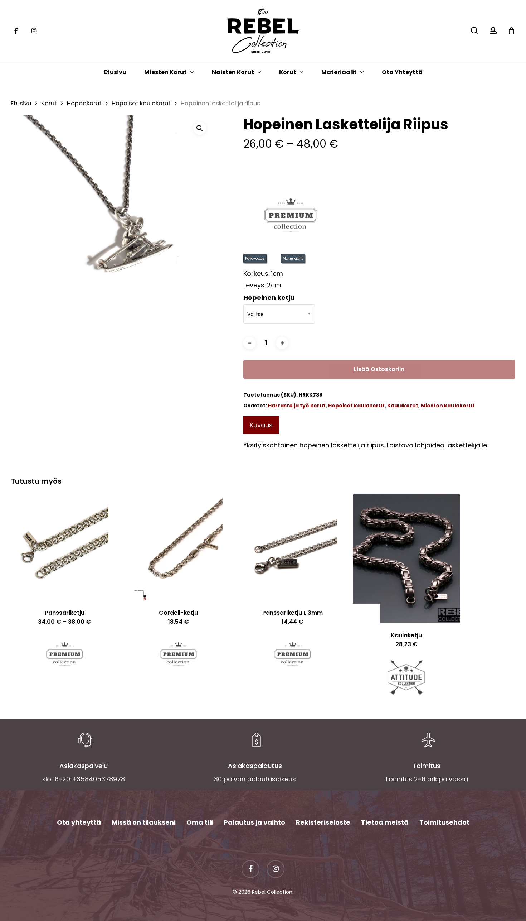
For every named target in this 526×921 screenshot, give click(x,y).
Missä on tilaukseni (144, 822)
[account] (493, 30)
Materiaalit (293, 258)
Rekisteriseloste (323, 822)
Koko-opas (255, 258)
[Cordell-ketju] (178, 547)
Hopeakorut (84, 103)
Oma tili (199, 822)
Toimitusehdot (444, 822)
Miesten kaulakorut (448, 405)
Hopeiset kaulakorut (141, 103)
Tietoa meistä (385, 822)
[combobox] (279, 314)
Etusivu (21, 103)
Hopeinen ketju (268, 297)
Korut (49, 103)
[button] (199, 128)
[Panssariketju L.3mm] (292, 547)
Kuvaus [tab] (261, 425)
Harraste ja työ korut (297, 405)
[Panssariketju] (64, 547)
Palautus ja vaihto (254, 822)
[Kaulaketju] (406, 558)
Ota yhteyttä (79, 822)
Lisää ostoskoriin (379, 369)
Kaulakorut (402, 405)
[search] (474, 30)
